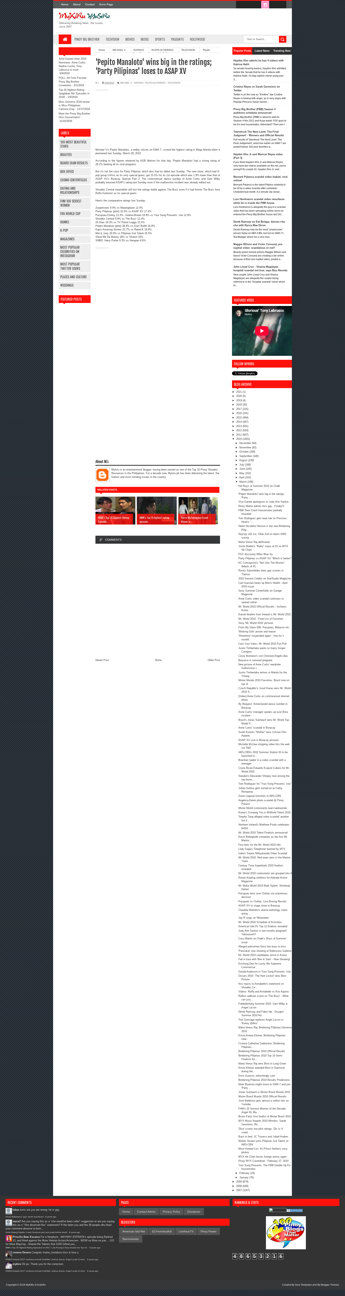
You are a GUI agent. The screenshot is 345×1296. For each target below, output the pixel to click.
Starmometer (130, 1239)
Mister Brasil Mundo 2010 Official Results (262, 1096)
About (76, 4)
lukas (16, 1209)
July (242, 464)
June (242, 468)
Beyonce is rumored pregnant (255, 660)
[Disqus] (157, 600)
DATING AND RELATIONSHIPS (69, 190)
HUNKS (64, 222)
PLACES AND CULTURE (73, 276)
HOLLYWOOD (197, 39)
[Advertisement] (157, 120)
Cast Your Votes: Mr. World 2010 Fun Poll (262, 643)
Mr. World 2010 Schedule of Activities (260, 922)
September (246, 456)
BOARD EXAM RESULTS (74, 163)
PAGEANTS (177, 39)
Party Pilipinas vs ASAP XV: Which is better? (264, 558)
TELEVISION (112, 39)
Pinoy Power (208, 1231)
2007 (239, 1190)
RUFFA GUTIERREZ (155, 83)
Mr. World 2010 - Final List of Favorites (260, 618)
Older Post (214, 660)
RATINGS (139, 83)
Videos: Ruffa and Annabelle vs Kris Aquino (263, 991)
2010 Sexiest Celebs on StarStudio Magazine (264, 578)
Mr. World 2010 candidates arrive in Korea (262, 955)
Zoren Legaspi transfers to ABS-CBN (259, 795)
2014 (239, 421)
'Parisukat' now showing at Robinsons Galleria (264, 950)
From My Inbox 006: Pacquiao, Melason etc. (264, 627)
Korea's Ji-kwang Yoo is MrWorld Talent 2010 (264, 812)
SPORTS (160, 39)
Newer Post (102, 660)
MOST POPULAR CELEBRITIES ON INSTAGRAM (70, 251)
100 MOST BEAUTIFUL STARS (73, 144)
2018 (239, 404)
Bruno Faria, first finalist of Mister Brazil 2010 (264, 1116)
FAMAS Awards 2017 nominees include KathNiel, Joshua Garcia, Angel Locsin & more (45, 1259)
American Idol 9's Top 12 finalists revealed (262, 926)
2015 (239, 417)
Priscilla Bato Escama (26, 1236)
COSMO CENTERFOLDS (73, 180)
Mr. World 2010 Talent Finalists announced (263, 832)
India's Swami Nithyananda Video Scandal (262, 853)
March (243, 481)
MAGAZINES (67, 239)
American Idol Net (133, 1231)
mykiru (17, 1263)
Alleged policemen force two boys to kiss (262, 946)
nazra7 (17, 1221)
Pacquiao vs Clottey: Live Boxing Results (262, 901)
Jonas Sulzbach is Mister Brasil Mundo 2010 (264, 1092)
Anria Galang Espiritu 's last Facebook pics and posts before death (36, 1232)
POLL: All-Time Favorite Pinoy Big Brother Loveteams (72, 81)
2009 (239, 1181)
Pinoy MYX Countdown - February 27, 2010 (263, 1160)
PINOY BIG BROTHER (86, 39)
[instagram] (265, 5)
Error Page (106, 4)
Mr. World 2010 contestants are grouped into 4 (265, 873)
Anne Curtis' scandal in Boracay (256, 727)
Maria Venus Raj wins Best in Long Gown (262, 1063)
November (245, 447)
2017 (239, 408)
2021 (239, 391)
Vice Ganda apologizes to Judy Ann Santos (263, 501)
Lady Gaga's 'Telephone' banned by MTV (261, 848)
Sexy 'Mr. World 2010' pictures (255, 622)
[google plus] (282, 5)
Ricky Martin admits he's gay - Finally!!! (261, 506)
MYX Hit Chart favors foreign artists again (262, 1156)
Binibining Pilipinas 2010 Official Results (261, 1051)
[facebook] (240, 5)
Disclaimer (193, 1211)
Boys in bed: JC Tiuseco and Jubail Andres (263, 1136)
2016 (239, 413)
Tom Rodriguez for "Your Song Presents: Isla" (264, 783)
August (243, 460)
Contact (90, 4)
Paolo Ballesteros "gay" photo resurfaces (25, 1217)
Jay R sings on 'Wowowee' (253, 917)
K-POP (64, 230)
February (244, 1173)
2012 (239, 430)
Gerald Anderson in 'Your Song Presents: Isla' (264, 971)
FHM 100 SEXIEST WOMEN (70, 203)
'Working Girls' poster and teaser (257, 631)
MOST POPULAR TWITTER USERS (70, 266)
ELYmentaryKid (162, 1231)
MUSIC (145, 39)
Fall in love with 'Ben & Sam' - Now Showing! (264, 959)
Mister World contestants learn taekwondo (262, 808)
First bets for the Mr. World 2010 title (259, 844)
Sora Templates (303, 1284)
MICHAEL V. (126, 83)
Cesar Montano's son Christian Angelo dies (263, 655)
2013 (239, 426)
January (244, 1177)
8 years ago (50, 1217)
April (242, 477)
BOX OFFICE (67, 171)
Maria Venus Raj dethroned (254, 541)
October (244, 451)
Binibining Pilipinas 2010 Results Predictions (264, 1079)
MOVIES (130, 39)
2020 (239, 396)
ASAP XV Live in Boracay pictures (258, 740)
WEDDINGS (66, 285)
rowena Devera (22, 1252)
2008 (239, 1186)
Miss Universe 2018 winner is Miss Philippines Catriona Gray (74, 105)
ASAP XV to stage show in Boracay (259, 905)
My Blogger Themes (328, 1284)
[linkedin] (274, 5)
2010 (239, 438)
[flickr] (257, 5)
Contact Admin (146, 1211)
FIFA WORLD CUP (70, 213)
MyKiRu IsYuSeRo (36, 1284)
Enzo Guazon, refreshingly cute (256, 1075)
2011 (239, 434)
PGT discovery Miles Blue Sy (255, 554)
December (245, 443)
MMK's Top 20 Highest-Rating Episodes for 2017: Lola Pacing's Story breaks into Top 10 (47, 1248)
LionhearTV (186, 1231)
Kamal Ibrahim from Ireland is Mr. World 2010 (264, 614)
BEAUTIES (66, 154)
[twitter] (248, 5)
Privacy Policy (171, 1211)
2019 (239, 400)
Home (64, 4)
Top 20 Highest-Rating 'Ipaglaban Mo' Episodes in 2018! (74, 93)
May (242, 473)
